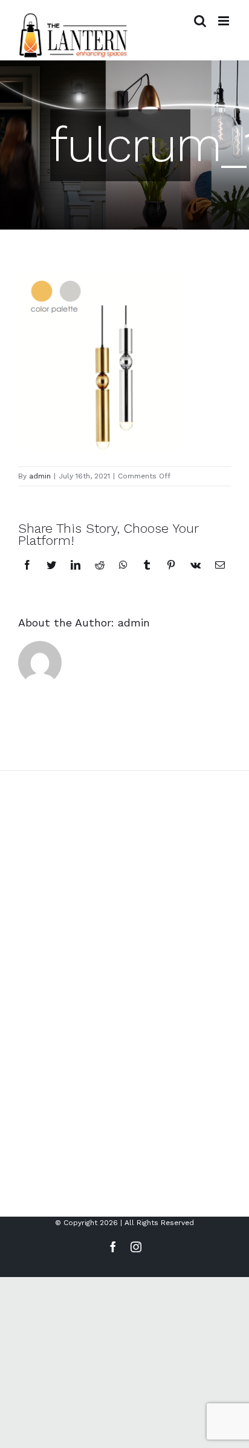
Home (21, 1085)
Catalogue (29, 1147)
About (21, 1106)
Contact (25, 1168)
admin (40, 476)
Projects (25, 1126)
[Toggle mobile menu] (224, 20)
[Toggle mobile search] (200, 20)
